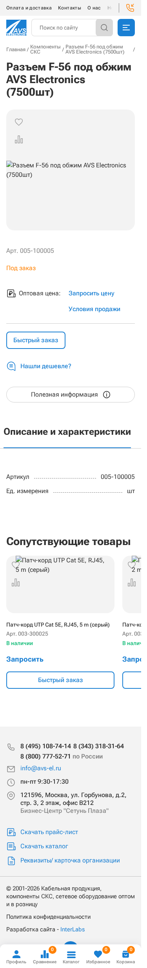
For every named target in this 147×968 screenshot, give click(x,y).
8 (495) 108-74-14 (45, 746)
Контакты (69, 8)
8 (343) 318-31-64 (98, 746)
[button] (19, 139)
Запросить (25, 659)
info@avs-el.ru (40, 768)
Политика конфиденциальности (48, 916)
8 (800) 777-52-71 (61, 756)
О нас (94, 8)
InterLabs (72, 929)
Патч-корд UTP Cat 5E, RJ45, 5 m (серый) (58, 624)
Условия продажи (94, 309)
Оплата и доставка (29, 8)
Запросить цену (91, 293)
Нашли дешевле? (45, 366)
